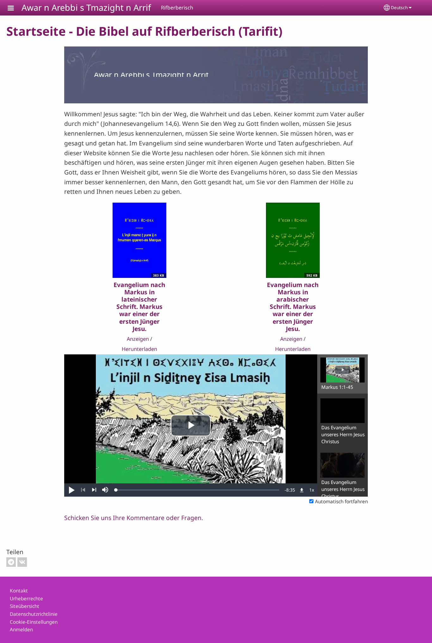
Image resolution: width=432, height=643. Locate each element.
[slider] (197, 490)
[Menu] (15, 8)
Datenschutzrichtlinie (34, 614)
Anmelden (21, 629)
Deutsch (399, 7)
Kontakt (19, 590)
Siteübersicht (24, 606)
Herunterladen (139, 349)
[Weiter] (94, 490)
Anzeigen (138, 338)
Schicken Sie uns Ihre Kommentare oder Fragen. (133, 517)
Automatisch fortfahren (341, 501)
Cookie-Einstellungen (34, 622)
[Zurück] (83, 490)
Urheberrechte (26, 598)
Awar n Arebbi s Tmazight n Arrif (86, 7)
